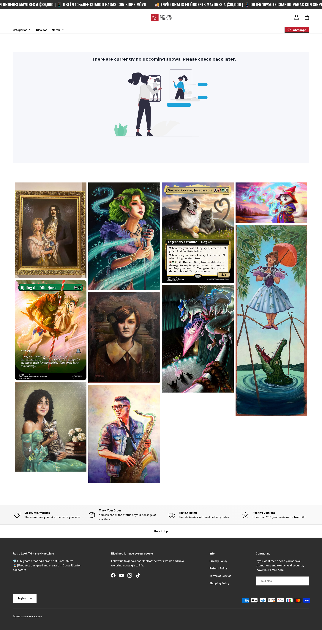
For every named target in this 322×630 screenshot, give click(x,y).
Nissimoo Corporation (31, 616)
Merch (56, 30)
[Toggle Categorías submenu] (30, 29)
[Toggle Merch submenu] (63, 29)
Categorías (20, 30)
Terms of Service (220, 575)
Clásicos (41, 30)
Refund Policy (218, 568)
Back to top (161, 531)
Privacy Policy (218, 561)
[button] (307, 17)
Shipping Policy (219, 583)
